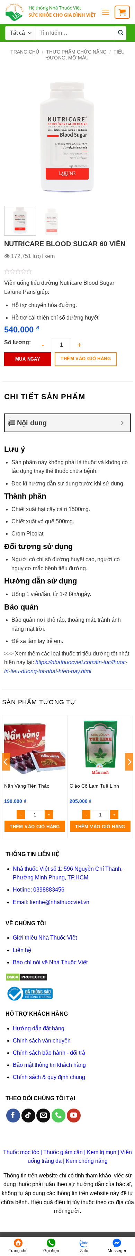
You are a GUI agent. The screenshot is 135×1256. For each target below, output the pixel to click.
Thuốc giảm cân (63, 1152)
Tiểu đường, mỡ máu (85, 55)
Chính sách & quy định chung (49, 1077)
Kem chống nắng (87, 1161)
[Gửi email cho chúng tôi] (43, 1115)
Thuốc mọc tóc (21, 1152)
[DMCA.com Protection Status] (26, 977)
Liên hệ (22, 950)
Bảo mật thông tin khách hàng (49, 1065)
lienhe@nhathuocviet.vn (59, 902)
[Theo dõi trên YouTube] (74, 1115)
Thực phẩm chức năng (76, 52)
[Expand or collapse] (122, 423)
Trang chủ (24, 52)
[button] (105, 12)
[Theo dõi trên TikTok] (28, 1115)
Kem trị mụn (101, 1152)
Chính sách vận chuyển (42, 1041)
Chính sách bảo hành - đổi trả (49, 1053)
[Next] (119, 137)
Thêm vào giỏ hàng (86, 358)
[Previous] (15, 137)
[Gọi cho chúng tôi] (58, 1115)
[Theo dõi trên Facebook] (13, 1115)
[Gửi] (120, 33)
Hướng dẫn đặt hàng (38, 1028)
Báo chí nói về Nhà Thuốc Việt (50, 962)
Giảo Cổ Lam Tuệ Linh (94, 786)
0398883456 (48, 890)
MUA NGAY (27, 359)
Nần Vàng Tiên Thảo (27, 786)
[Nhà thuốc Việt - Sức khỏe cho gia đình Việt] (50, 12)
